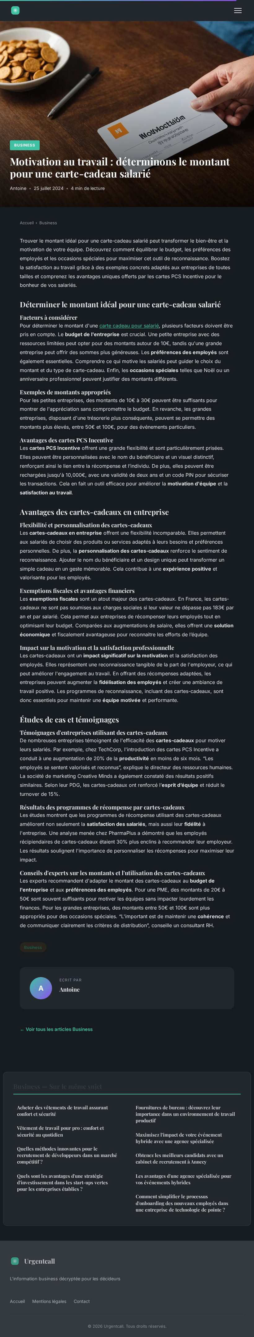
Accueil (27, 222)
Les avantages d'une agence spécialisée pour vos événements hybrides (183, 1179)
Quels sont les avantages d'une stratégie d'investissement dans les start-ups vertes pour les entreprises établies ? (62, 1182)
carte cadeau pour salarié (129, 325)
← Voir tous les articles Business (56, 1029)
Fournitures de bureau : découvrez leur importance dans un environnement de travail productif (185, 1114)
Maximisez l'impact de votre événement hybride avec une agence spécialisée (179, 1138)
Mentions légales (49, 1301)
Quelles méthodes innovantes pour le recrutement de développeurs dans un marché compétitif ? (67, 1155)
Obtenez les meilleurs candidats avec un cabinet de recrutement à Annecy (179, 1158)
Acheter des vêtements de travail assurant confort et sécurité (62, 1110)
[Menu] (238, 10)
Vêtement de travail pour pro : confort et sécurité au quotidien (60, 1131)
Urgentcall (39, 1260)
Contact (82, 1301)
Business (24, 145)
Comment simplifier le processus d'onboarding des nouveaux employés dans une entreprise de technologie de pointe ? (182, 1203)
